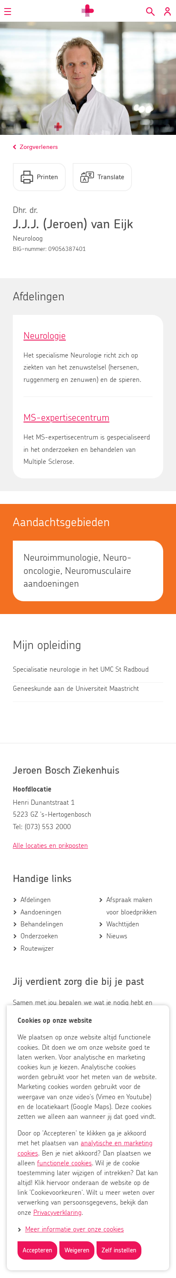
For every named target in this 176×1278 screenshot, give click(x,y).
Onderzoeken (39, 936)
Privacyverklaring (57, 1212)
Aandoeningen (41, 912)
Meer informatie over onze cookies (74, 1229)
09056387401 (67, 249)
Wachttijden (122, 924)
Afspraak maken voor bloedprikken (131, 906)
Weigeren (77, 1250)
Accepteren (37, 1250)
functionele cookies (64, 1163)
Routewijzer (37, 948)
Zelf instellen (119, 1250)
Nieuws (116, 936)
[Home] (88, 10)
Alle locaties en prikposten (50, 845)
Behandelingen (42, 924)
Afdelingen (36, 900)
